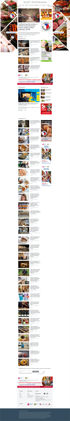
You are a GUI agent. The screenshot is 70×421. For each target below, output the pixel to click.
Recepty (20, 145)
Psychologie (20, 194)
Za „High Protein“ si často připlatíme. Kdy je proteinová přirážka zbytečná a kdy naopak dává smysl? (34, 204)
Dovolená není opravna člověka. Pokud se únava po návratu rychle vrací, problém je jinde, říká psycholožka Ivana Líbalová (34, 196)
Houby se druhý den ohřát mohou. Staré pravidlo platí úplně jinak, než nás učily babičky (35, 154)
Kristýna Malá (32, 132)
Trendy (19, 40)
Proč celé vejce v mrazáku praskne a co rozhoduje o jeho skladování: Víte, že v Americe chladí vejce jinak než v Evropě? (35, 171)
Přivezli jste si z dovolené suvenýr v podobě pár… (48, 93)
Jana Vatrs (31, 124)
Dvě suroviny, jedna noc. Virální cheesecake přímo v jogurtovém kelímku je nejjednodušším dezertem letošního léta (35, 146)
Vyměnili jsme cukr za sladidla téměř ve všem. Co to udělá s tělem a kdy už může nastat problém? (35, 352)
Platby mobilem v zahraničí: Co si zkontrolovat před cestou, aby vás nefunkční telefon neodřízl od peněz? (35, 295)
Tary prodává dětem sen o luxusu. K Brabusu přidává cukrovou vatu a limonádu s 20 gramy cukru (35, 122)
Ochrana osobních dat (30, 395)
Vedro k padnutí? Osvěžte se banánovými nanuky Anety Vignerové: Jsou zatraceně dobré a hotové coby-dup (35, 320)
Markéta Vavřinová (33, 338)
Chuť (20, 393)
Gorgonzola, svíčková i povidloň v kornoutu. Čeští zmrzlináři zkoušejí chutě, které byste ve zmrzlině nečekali (35, 255)
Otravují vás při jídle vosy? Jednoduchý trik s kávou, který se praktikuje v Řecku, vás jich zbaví (35, 336)
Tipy (19, 169)
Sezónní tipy (20, 153)
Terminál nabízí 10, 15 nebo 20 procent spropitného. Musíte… (48, 97)
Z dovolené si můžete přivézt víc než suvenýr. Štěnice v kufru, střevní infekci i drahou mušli (34, 344)
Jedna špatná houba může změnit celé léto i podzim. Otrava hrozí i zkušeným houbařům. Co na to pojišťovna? (35, 271)
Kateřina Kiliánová (32, 69)
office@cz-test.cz (38, 393)
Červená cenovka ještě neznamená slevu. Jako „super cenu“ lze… (48, 90)
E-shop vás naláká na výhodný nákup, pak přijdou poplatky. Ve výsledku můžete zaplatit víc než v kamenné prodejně (35, 279)
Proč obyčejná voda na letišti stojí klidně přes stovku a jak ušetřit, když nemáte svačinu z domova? (34, 220)
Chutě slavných (20, 161)
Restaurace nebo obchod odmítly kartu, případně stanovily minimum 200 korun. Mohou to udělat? (35, 130)
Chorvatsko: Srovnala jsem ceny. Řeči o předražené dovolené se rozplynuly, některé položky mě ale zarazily (35, 246)
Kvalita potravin (21, 326)
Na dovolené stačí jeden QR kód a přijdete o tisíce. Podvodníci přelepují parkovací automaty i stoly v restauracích (35, 179)
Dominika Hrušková (33, 165)
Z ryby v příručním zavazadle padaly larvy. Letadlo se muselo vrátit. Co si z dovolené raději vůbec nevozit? (34, 287)
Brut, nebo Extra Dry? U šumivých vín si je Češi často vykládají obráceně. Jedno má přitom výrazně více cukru (35, 312)
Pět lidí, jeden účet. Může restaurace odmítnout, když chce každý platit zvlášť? (34, 303)
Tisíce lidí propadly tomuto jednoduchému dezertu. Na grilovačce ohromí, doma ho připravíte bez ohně (35, 67)
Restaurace (20, 302)
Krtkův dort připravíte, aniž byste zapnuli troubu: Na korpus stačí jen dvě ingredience (35, 238)
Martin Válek (32, 44)
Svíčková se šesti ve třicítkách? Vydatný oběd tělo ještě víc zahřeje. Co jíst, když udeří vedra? (35, 360)
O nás (48, 6)
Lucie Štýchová (32, 182)
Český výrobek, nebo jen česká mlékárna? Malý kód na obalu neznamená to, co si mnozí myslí (35, 212)
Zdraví (20, 394)
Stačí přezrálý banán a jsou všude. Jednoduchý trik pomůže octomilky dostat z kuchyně (35, 262)
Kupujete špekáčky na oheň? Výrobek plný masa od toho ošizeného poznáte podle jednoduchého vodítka (35, 328)
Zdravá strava (20, 351)
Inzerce (51, 6)
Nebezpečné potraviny (21, 89)
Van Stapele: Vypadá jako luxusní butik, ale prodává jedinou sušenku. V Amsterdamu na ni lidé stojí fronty (35, 59)
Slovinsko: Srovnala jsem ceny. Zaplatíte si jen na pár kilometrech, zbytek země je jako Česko (34, 138)
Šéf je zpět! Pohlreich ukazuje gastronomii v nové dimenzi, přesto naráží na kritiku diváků (35, 162)
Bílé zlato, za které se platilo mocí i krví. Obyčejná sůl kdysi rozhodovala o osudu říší (35, 42)
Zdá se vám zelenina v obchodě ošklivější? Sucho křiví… (48, 100)
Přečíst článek (20, 36)
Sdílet (26, 36)
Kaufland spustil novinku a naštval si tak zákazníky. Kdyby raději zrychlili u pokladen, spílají (27, 26)
